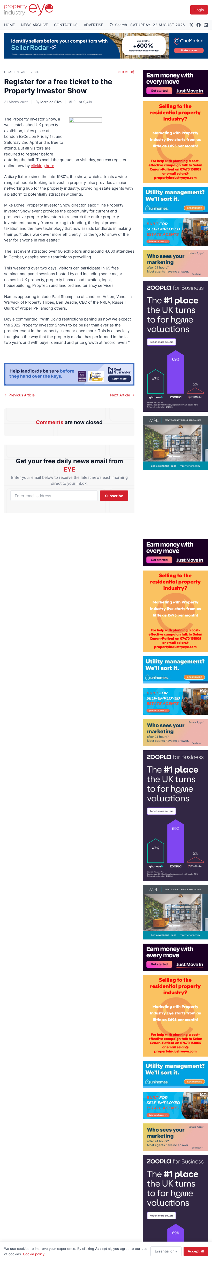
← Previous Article (19, 395)
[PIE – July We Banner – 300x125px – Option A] (175, 83)
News (21, 72)
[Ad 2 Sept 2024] (175, 142)
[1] (175, 200)
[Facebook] (198, 25)
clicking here (42, 165)
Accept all (196, 1251)
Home (8, 72)
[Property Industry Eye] (28, 10)
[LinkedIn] (206, 25)
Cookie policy (33, 1254)
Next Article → (122, 395)
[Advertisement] (175, 502)
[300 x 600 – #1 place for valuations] (175, 346)
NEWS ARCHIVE (34, 25)
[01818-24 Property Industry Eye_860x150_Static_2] (69, 374)
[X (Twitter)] (191, 25)
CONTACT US (66, 25)
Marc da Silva (51, 102)
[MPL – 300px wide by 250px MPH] (175, 443)
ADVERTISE (93, 25)
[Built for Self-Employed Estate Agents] (175, 232)
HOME (9, 25)
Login (199, 10)
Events (35, 72)
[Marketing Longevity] (175, 263)
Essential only (166, 1251)
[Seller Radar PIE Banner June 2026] (106, 46)
